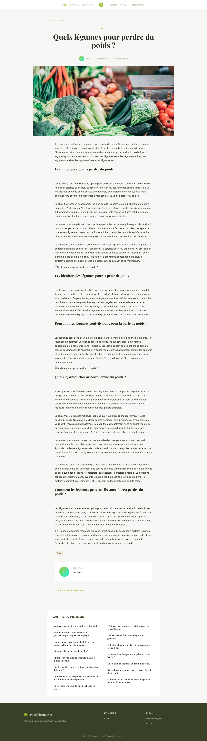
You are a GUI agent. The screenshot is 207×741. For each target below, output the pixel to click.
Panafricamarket (41, 714)
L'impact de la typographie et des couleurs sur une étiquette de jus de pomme (76, 678)
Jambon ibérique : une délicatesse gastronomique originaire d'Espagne (71, 634)
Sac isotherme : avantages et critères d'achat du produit (129, 671)
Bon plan (74, 5)
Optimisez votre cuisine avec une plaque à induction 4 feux (74, 659)
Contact (150, 723)
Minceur (113, 5)
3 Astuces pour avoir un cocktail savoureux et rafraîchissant (129, 627)
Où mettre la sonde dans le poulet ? (71, 651)
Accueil (54, 20)
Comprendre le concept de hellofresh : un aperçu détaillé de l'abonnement (74, 643)
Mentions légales (154, 718)
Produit (123, 5)
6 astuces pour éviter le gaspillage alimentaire (76, 626)
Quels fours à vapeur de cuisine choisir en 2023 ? (74, 687)
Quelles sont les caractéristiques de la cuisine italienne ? (76, 668)
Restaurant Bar (137, 5)
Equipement (87, 5)
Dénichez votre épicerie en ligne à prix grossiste (126, 637)
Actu (65, 5)
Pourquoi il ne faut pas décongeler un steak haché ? (128, 656)
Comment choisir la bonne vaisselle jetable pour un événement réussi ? (128, 681)
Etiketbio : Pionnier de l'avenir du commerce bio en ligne (129, 646)
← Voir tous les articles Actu (69, 590)
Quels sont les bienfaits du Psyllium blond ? (128, 663)
